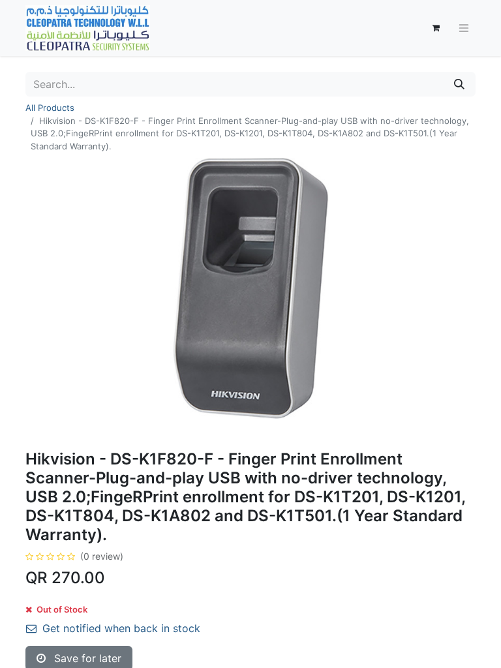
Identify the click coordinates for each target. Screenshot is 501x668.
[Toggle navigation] (464, 28)
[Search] (459, 84)
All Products (49, 107)
